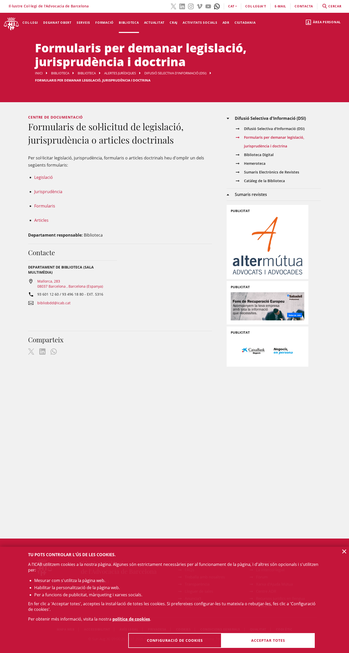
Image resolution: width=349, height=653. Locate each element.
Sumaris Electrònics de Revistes (271, 172)
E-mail (280, 6)
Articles (41, 220)
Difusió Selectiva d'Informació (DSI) (175, 73)
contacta (304, 6)
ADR (226, 22)
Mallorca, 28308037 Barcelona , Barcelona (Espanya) (70, 284)
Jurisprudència (48, 191)
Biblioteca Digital (259, 154)
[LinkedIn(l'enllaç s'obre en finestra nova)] (182, 6)
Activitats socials (200, 22)
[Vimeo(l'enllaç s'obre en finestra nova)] (199, 6)
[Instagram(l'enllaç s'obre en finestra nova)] (191, 6)
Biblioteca (129, 22)
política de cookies (131, 619)
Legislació (43, 177)
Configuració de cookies (175, 640)
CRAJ (174, 22)
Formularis (44, 206)
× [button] (344, 551)
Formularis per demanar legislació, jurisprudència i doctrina (274, 141)
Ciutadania (245, 22)
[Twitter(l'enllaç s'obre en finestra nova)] (173, 6)
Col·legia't (255, 6)
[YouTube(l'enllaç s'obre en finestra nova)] (208, 6)
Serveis (83, 22)
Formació (104, 22)
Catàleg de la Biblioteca (264, 180)
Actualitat (154, 22)
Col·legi (30, 22)
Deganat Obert (57, 22)
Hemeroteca (254, 163)
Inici (39, 73)
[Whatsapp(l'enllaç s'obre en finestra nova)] (217, 6)
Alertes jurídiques (120, 73)
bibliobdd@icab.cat (54, 302)
